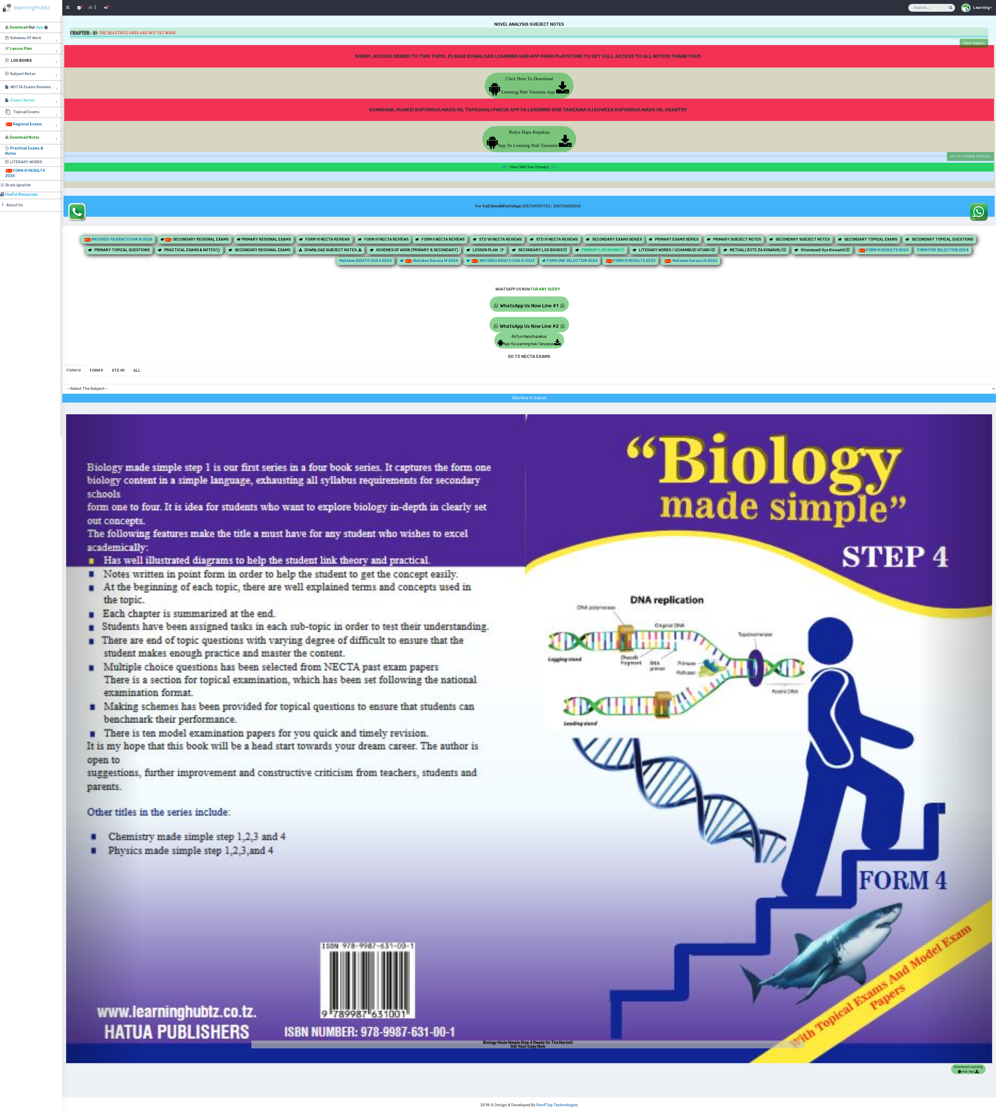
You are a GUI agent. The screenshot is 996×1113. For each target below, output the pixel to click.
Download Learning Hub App (968, 1069)
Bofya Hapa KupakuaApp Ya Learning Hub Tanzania (528, 139)
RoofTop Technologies (557, 1105)
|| (529, 167)
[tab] (73, 370)
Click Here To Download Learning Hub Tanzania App (528, 85)
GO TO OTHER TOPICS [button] (969, 156)
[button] (103, 738)
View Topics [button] (973, 43)
